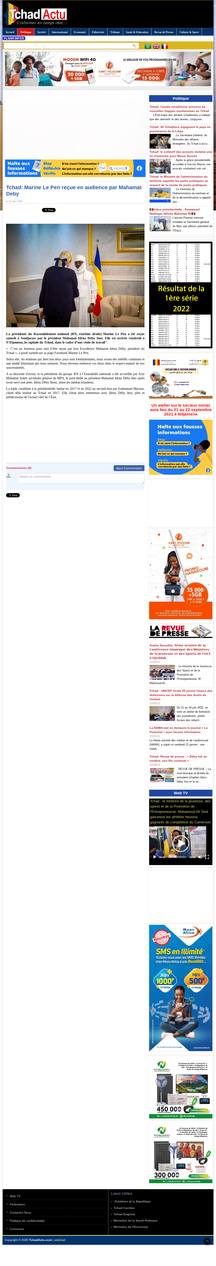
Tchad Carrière (124, 1208)
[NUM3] (182, 1120)
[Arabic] (148, 47)
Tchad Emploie (124, 1214)
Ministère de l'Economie (131, 1227)
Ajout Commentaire (129, 468)
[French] (165, 47)
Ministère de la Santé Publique (136, 1220)
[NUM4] (182, 1186)
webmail (59, 1240)
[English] (157, 47)
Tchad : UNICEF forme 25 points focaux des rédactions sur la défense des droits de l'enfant (181, 695)
